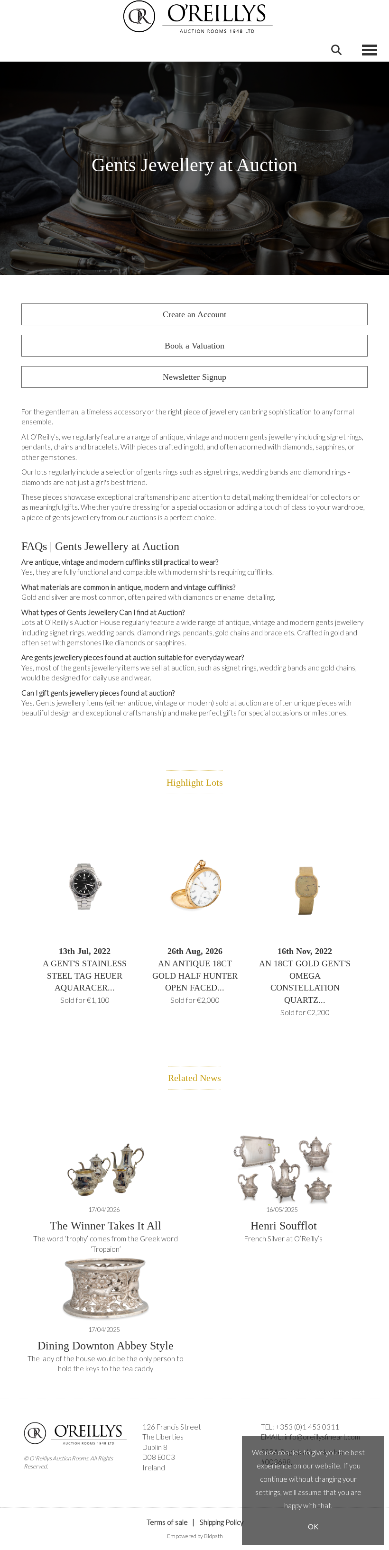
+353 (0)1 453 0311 (307, 1426)
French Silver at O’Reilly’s (283, 1238)
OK (313, 1526)
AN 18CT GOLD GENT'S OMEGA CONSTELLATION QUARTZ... (305, 981)
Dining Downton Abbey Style (105, 1345)
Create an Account (194, 314)
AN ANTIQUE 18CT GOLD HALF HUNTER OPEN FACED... (195, 975)
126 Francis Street (171, 1426)
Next (365, 898)
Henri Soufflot (283, 1226)
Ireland (153, 1467)
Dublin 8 (154, 1447)
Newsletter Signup (194, 377)
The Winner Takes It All (105, 1226)
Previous (23, 898)
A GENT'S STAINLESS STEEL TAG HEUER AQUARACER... (85, 975)
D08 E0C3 (158, 1457)
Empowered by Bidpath (195, 1536)
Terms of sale (167, 1522)
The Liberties (163, 1436)
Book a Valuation (194, 345)
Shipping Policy (221, 1522)
